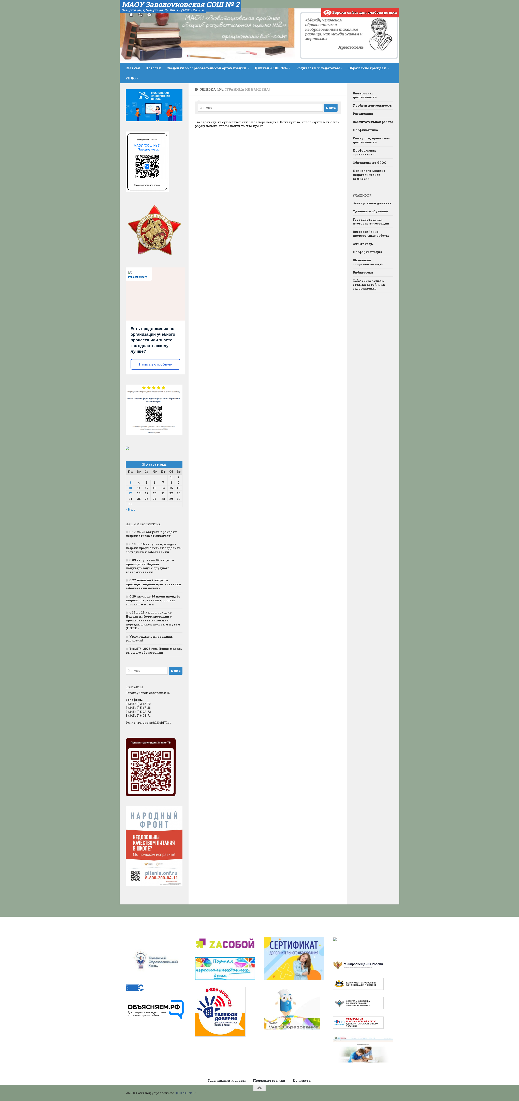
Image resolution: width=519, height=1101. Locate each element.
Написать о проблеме (155, 364)
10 (130, 488)
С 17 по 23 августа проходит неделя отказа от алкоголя (151, 534)
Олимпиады (363, 244)
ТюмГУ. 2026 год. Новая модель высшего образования (154, 651)
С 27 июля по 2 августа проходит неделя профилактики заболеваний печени (153, 584)
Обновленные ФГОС (369, 162)
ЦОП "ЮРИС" (185, 1093)
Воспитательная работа (373, 122)
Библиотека (363, 272)
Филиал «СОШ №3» (271, 68)
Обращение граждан (367, 68)
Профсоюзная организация (364, 152)
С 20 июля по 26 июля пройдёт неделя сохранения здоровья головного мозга (153, 600)
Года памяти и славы (227, 1080)
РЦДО (130, 78)
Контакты (302, 1080)
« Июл (130, 509)
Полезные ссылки (269, 1080)
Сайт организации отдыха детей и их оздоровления (369, 284)
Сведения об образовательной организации (206, 68)
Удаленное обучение (370, 211)
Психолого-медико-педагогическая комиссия (369, 175)
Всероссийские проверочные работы (371, 234)
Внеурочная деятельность (365, 95)
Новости (153, 68)
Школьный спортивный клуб (368, 262)
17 (130, 493)
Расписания (363, 113)
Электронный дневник (372, 203)
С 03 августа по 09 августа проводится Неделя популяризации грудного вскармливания (150, 566)
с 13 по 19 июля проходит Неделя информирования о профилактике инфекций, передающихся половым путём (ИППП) (153, 620)
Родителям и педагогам (318, 68)
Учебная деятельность (372, 105)
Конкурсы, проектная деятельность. (371, 140)
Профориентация (367, 252)
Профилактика (365, 130)
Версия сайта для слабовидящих (364, 12)
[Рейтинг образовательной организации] (127, 449)
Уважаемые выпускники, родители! (149, 638)
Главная (132, 68)
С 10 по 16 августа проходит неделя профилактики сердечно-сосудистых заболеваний (154, 548)
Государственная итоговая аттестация (371, 221)
